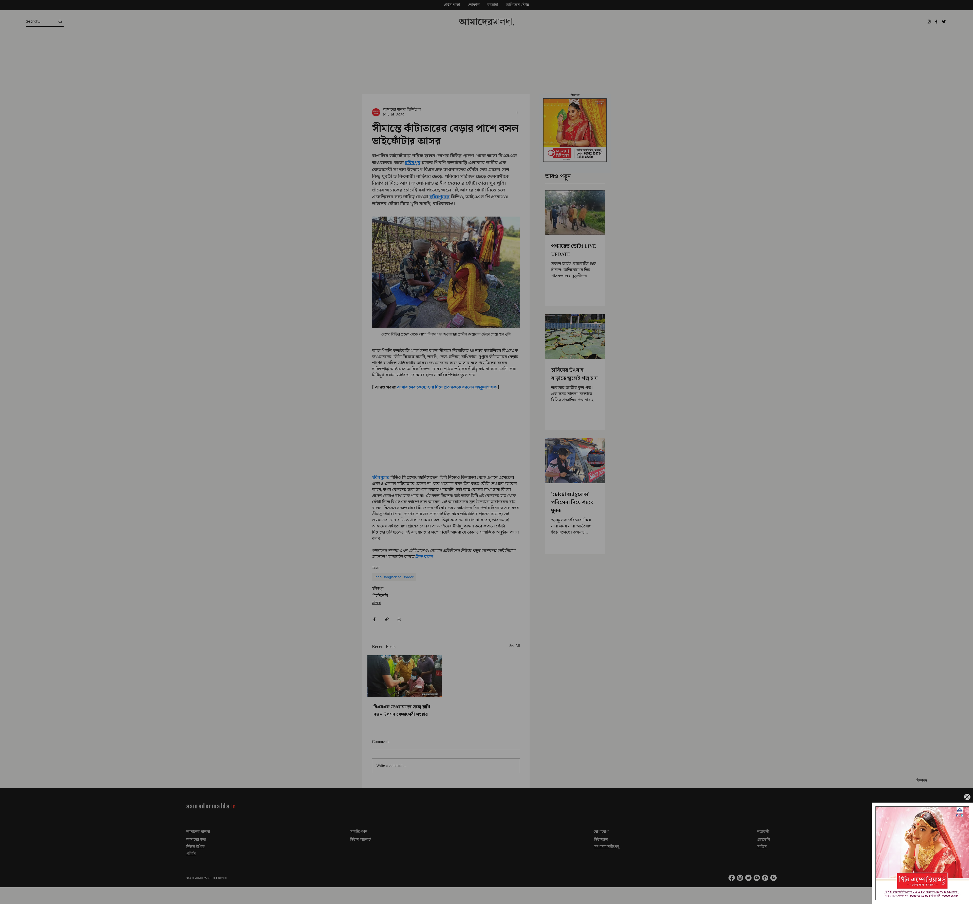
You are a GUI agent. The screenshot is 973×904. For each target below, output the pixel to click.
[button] (967, 797)
